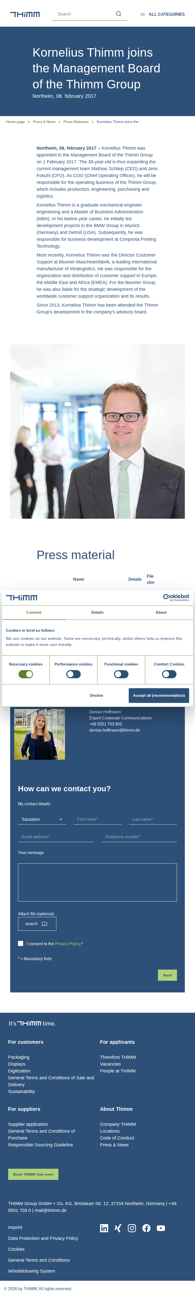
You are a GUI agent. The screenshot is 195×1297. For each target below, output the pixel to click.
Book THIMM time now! (33, 1174)
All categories (167, 14)
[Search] (118, 14)
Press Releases (76, 122)
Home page (15, 122)
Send (167, 975)
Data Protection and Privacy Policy (43, 1238)
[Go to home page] (25, 14)
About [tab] (161, 612)
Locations (110, 1131)
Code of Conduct (117, 1138)
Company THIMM (118, 1124)
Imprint (15, 1227)
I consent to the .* (55, 944)
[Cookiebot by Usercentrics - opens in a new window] (167, 598)
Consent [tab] (33, 612)
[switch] (73, 674)
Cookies (16, 1249)
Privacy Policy (67, 944)
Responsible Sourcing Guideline (40, 1144)
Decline (96, 695)
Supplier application (28, 1124)
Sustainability (21, 1091)
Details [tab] (97, 612)
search (31, 924)
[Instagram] (132, 1228)
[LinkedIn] (104, 1228)
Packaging (18, 1057)
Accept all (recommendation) (159, 695)
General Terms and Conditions (39, 1260)
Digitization (19, 1070)
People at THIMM (118, 1070)
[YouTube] (161, 1228)
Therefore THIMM (118, 1057)
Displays (16, 1064)
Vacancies (110, 1064)
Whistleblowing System (31, 1271)
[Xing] (118, 1228)
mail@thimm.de (51, 1210)
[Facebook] (146, 1228)
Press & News (44, 122)
